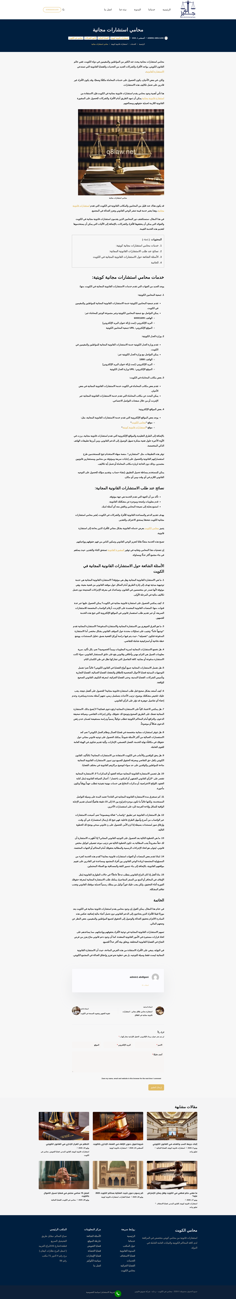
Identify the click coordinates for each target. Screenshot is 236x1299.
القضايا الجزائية (128, 1265)
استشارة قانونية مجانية (153, 98)
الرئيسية (167, 9)
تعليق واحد (193, 1152)
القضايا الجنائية (103, 38)
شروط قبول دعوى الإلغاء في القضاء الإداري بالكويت (118, 1144)
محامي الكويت (139, 422)
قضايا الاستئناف (162, 1204)
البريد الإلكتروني (124, 1045)
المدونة (137, 9)
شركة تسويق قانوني (142, 1291)
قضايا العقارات (124, 1197)
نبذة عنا (122, 9)
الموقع (96, 1045)
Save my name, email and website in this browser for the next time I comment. (131, 1078)
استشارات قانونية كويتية (119, 38)
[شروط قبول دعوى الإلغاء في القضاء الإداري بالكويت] (118, 1126)
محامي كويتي (169, 1238)
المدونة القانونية (127, 1251)
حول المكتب (129, 1246)
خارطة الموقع (94, 1241)
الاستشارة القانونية (155, 71)
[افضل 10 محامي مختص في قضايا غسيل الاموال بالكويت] (64, 1175)
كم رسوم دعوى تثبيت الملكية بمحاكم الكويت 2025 (119, 1193)
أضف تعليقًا (157, 1054)
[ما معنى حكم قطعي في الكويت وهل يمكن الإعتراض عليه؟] (172, 1175)
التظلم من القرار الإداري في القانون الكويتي (67, 1144)
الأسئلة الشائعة (94, 1236)
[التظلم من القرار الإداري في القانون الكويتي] (64, 1126)
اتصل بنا (108, 9)
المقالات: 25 (145, 985)
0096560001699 (52, 10)
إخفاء (146, 239)
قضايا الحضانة (94, 1251)
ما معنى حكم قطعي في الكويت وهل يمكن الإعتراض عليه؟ (172, 1194)
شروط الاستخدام (108, 1292)
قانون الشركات (90, 38)
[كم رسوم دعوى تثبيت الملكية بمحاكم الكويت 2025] (118, 1175)
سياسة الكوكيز (94, 1260)
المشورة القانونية (116, 550)
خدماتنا (151, 9)
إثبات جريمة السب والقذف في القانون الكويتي (175, 1144)
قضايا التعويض (55, 1152)
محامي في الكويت (76, 38)
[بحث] (63, 10)
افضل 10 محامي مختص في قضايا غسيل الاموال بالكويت (66, 1194)
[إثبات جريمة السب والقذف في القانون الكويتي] (172, 1126)
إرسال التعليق (156, 1087)
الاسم (159, 1045)
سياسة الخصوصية (93, 1292)
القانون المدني (66, 1152)
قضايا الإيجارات (93, 1255)
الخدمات (131, 1260)
